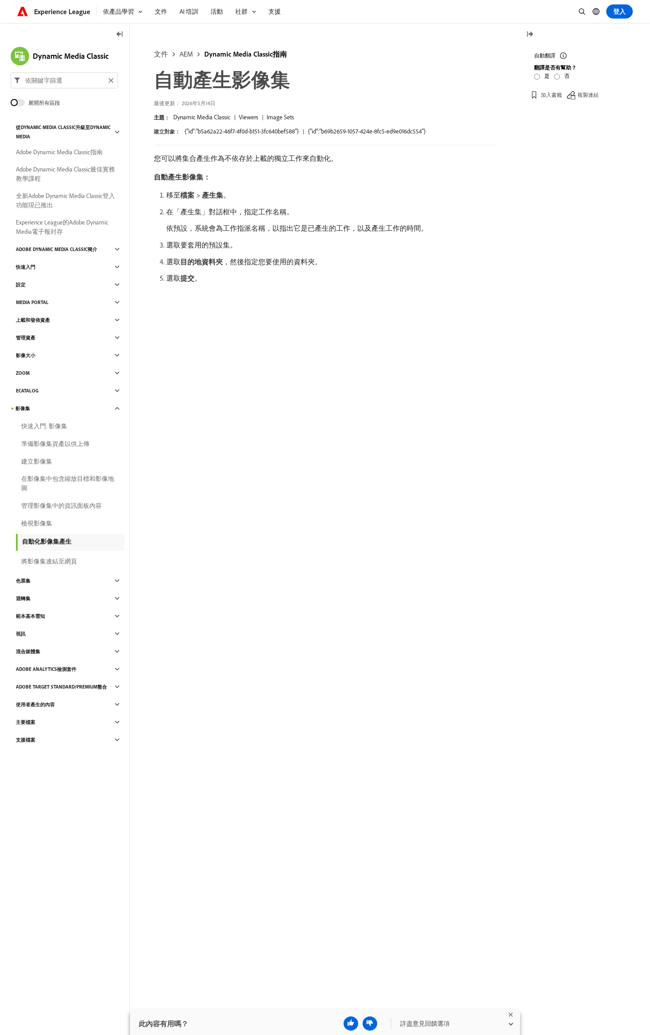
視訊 (21, 634)
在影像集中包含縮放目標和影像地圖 (67, 483)
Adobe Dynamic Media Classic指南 (59, 152)
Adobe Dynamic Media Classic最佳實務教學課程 (65, 174)
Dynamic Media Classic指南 (245, 53)
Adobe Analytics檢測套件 (46, 669)
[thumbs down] (370, 1023)
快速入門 (25, 267)
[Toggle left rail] (120, 35)
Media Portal (32, 302)
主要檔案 (25, 722)
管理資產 (25, 338)
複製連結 (588, 94)
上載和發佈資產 (33, 320)
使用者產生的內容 (35, 704)
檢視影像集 (36, 523)
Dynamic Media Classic (201, 117)
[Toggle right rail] (529, 35)
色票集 (23, 581)
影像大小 (25, 355)
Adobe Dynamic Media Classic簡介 (56, 249)
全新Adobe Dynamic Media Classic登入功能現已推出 (65, 200)
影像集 (22, 408)
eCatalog (27, 391)
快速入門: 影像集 (44, 426)
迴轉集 (23, 598)
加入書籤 (551, 94)
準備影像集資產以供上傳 (55, 444)
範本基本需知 (30, 616)
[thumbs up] (351, 1023)
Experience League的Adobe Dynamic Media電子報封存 (62, 227)
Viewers (248, 117)
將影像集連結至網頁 (49, 561)
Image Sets (280, 117)
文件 (161, 53)
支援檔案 (25, 740)
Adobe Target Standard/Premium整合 (61, 687)
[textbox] (64, 80)
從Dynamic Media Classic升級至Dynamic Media (63, 132)
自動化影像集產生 (47, 541)
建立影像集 (36, 461)
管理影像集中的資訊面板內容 (61, 506)
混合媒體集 (28, 651)
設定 (21, 285)
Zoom (23, 373)
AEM (186, 53)
